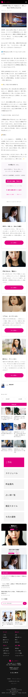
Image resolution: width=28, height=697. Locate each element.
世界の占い (17, 642)
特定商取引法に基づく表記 (14, 681)
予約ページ (19, 194)
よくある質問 (6, 648)
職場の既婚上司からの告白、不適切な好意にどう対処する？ (14, 592)
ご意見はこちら (6, 653)
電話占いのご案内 (10, 194)
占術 (16, 634)
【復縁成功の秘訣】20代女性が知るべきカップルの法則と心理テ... (20, 624)
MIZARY (11, 384)
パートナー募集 (18, 653)
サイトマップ (6, 655)
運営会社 (17, 648)
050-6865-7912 (15, 691)
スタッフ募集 (18, 650)
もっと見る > (14, 242)
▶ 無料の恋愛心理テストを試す (14, 190)
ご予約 (4, 634)
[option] (7, 618)
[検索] (25, 603)
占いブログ (9, 10)
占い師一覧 (5, 642)
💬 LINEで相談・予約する (14, 181)
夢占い (16, 639)
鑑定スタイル (6, 639)
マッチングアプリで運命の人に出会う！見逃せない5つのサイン (14, 577)
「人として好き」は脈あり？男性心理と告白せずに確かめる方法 (14, 584)
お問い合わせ (6, 650)
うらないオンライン (19, 655)
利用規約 (9, 678)
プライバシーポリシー (16, 678)
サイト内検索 (4, 599)
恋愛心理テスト (18, 637)
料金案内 (5, 637)
